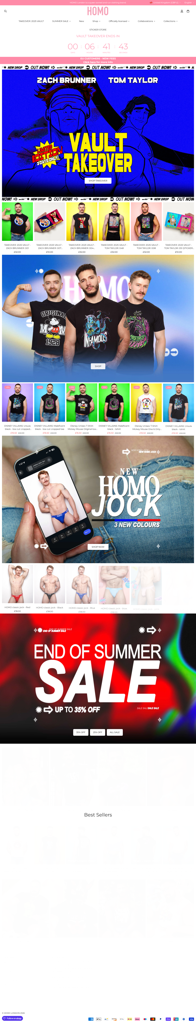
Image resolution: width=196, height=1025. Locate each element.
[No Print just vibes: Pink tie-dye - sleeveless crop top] (114, 842)
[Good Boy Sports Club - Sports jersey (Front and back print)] (81, 842)
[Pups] (73, 906)
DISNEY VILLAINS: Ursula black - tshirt (178, 427)
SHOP (98, 366)
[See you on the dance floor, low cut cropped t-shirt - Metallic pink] (146, 842)
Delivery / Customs (12, 982)
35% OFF (80, 732)
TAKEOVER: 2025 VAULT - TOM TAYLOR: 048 (114, 246)
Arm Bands (25, 807)
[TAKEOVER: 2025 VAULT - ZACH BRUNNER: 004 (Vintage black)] (81, 221)
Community (8, 991)
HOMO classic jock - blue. (114, 607)
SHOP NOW (98, 547)
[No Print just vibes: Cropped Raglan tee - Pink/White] (178, 842)
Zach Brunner (122, 807)
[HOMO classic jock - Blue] (81, 583)
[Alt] (122, 906)
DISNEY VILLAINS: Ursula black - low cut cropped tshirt (17, 428)
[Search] (5, 11)
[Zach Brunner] (122, 774)
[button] (188, 11)
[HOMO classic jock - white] (178, 583)
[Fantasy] (25, 906)
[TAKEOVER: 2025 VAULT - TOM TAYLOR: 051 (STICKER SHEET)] (178, 221)
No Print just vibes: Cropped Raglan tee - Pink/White (178, 867)
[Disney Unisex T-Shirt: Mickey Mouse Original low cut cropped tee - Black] (81, 402)
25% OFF (97, 732)
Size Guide (7, 968)
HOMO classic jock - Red (17, 607)
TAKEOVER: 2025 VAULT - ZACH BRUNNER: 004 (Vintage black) (82, 247)
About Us (7, 987)
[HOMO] (98, 11)
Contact (6, 964)
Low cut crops (73, 807)
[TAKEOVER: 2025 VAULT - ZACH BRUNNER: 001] (17, 221)
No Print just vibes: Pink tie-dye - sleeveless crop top (114, 867)
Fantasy (25, 939)
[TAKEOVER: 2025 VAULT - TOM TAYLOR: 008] (146, 221)
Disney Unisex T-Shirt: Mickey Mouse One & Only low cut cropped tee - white (146, 428)
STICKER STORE (98, 29)
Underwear (170, 807)
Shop (95, 21)
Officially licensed (118, 21)
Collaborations (145, 21)
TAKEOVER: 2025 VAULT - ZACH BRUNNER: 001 (17, 246)
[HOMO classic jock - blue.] (114, 583)
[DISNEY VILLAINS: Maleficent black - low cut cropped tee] (49, 402)
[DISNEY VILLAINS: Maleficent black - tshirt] (114, 402)
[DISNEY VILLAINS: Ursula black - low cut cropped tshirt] (17, 402)
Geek (170, 939)
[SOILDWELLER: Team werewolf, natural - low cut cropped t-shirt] (17, 842)
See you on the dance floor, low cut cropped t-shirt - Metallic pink (146, 868)
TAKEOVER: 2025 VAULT (31, 21)
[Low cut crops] (73, 774)
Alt (122, 939)
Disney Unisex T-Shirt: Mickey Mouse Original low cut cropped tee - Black (82, 428)
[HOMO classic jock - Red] (17, 583)
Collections (169, 21)
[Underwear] (170, 774)
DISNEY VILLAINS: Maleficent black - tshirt (114, 427)
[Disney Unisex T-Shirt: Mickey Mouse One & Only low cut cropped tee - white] (146, 402)
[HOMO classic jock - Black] (49, 583)
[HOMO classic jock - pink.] (146, 583)
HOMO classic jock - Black (49, 607)
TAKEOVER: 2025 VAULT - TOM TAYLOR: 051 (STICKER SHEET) (178, 247)
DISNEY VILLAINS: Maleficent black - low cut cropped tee (49, 427)
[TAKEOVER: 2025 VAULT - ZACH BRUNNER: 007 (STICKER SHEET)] (49, 221)
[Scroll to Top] (191, 1010)
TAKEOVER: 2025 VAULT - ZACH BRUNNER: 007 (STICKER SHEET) (49, 247)
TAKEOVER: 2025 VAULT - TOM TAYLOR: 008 (146, 246)
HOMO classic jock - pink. (146, 607)
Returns (6, 973)
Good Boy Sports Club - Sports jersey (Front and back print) (82, 868)
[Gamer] (170, 906)
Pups (73, 939)
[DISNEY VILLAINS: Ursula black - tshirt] (178, 402)
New (81, 21)
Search (5, 959)
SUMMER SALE (60, 21)
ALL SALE (115, 732)
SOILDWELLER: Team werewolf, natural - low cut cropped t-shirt (17, 868)
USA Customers (10, 978)
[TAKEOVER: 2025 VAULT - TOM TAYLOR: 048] (114, 221)
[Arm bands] (25, 774)
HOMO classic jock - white (178, 607)
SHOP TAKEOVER (98, 180)
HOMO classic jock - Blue (82, 607)
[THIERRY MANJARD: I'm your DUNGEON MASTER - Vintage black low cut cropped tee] (49, 842)
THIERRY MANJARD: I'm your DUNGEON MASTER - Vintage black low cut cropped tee (49, 868)
